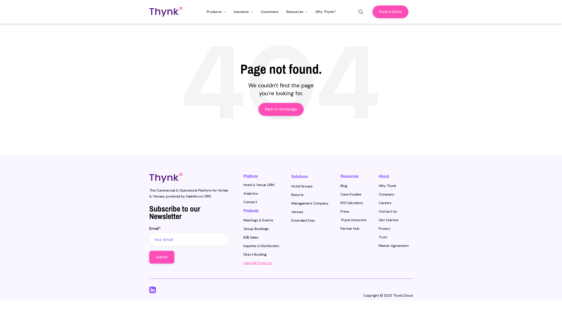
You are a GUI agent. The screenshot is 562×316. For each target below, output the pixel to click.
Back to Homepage (281, 109)
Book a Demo (390, 11)
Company (386, 194)
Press (344, 211)
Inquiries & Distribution (261, 246)
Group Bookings (256, 228)
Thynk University (353, 220)
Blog (343, 185)
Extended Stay (303, 220)
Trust (383, 237)
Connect (250, 202)
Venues (297, 212)
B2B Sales (250, 237)
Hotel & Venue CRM (258, 185)
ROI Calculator (351, 203)
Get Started (388, 220)
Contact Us (388, 211)
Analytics (250, 193)
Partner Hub (350, 228)
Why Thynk (387, 185)
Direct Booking (255, 254)
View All (249, 263)
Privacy (384, 228)
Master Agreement (394, 245)
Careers (385, 203)
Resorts (297, 194)
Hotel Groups (302, 186)
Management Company (309, 203)
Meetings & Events (258, 220)
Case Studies (350, 194)
